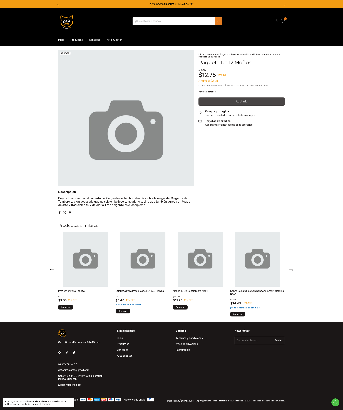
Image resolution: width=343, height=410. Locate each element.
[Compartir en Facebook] (60, 212)
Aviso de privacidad (187, 344)
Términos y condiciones (189, 338)
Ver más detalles (207, 91)
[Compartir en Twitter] (65, 212)
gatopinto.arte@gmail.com (74, 370)
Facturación (183, 349)
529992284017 (67, 364)
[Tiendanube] (180, 401)
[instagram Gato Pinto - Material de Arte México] (59, 352)
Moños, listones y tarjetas (266, 54)
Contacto (94, 39)
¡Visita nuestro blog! (69, 384)
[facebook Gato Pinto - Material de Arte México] (67, 352)
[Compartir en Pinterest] (69, 212)
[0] (283, 21)
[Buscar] (218, 21)
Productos (77, 39)
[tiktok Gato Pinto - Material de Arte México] (74, 352)
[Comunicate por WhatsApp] (335, 402)
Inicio (61, 39)
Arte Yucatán (114, 39)
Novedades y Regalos (217, 54)
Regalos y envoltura (241, 54)
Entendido (45, 404)
